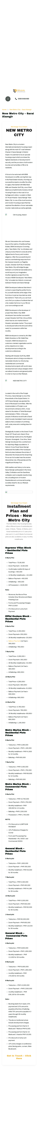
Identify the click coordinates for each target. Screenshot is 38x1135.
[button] (7, 98)
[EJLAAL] (19, 91)
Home (4, 109)
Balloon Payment (14, 641)
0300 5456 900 (23, 99)
